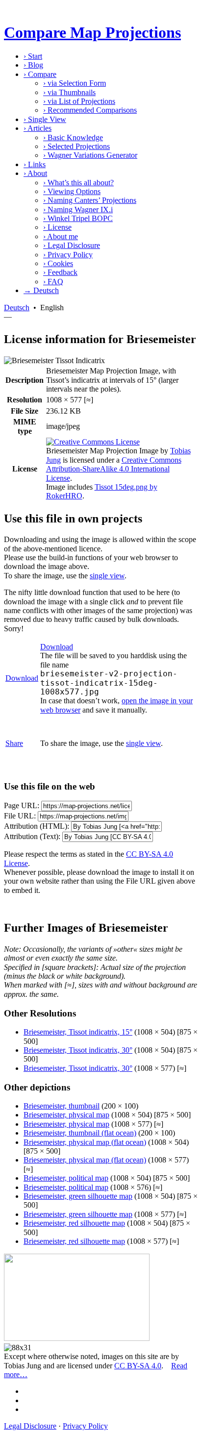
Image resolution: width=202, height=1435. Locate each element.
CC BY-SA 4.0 (137, 1365)
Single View (45, 119)
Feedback (60, 272)
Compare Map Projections (92, 32)
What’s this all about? (78, 182)
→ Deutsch (41, 290)
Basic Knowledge (73, 137)
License (57, 227)
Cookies (58, 263)
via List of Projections (79, 101)
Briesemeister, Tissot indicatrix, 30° (78, 1050)
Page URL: (21, 805)
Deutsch (16, 307)
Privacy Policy (68, 254)
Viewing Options (72, 191)
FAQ (53, 281)
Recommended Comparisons (90, 110)
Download (21, 678)
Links (35, 164)
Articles (37, 128)
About (35, 173)
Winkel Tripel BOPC (78, 218)
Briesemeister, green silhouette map (78, 1196)
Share (14, 743)
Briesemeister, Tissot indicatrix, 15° (78, 1032)
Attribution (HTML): (36, 826)
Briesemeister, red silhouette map (74, 1223)
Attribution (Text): (32, 836)
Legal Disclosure (71, 245)
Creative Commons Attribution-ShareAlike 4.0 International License (113, 469)
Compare (40, 74)
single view (107, 575)
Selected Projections (76, 146)
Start (33, 56)
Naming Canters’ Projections (89, 200)
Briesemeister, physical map (66, 1115)
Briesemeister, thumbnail (62, 1106)
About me (60, 236)
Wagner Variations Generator (90, 155)
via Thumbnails (69, 92)
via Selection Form (74, 83)
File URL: (20, 816)
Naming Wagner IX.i (78, 209)
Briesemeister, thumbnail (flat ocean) (80, 1133)
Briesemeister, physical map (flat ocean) (85, 1142)
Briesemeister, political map (66, 1178)
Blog (33, 65)
